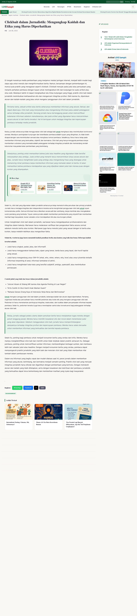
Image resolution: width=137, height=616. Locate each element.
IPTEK (69, 7)
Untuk (7, 297)
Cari (121, 1)
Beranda (47, 7)
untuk (58, 132)
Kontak (133, 1)
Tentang (127, 1)
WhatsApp (17, 388)
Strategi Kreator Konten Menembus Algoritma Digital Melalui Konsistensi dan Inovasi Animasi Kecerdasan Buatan (39, 12)
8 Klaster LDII (96, 7)
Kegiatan (87, 7)
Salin (42, 388)
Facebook (28, 388)
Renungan (60, 7)
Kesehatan (77, 7)
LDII (8, 6)
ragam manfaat (13, 15)
